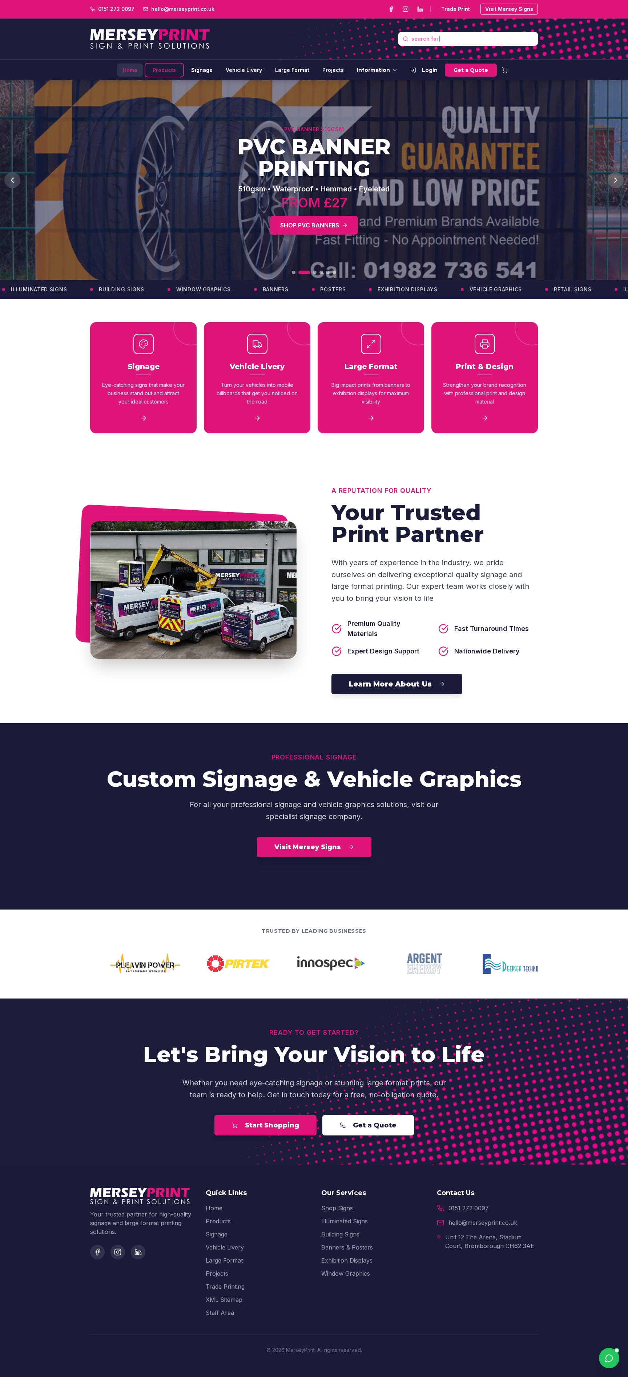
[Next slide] (616, 180)
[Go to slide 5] (328, 272)
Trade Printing (225, 1286)
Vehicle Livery (244, 70)
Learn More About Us (390, 684)
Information (373, 70)
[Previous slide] (12, 180)
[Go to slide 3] (311, 272)
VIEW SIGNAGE (364, 216)
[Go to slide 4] (321, 272)
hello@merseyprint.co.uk (482, 1222)
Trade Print (455, 9)
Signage (202, 70)
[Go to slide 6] (334, 272)
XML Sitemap (224, 1299)
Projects (333, 70)
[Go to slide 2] (300, 272)
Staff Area (220, 1312)
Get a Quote (471, 70)
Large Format (292, 70)
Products (164, 70)
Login (430, 70)
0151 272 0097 (468, 1208)
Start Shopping (272, 1125)
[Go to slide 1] (293, 272)
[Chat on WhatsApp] (609, 1358)
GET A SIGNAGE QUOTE (277, 216)
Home (130, 70)
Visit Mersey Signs (509, 9)
